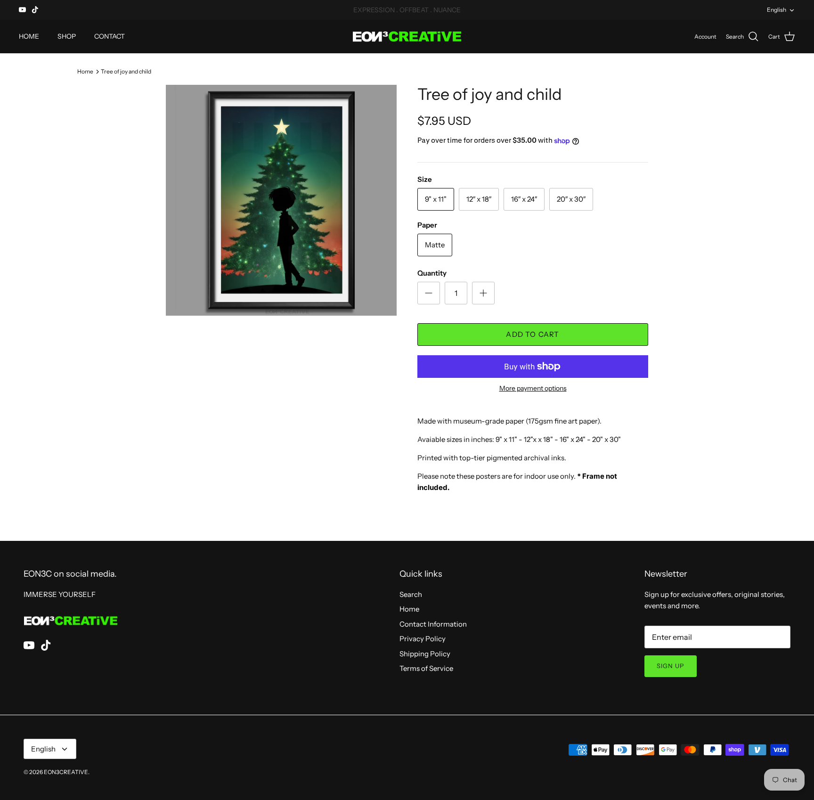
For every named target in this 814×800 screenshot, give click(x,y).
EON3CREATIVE (66, 772)
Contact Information (433, 624)
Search (410, 594)
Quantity (432, 273)
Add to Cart (532, 334)
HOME (29, 36)
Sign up (670, 665)
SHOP (66, 36)
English (776, 9)
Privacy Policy (422, 638)
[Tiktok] (35, 9)
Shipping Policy (424, 653)
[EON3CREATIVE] (407, 36)
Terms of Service (426, 668)
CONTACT (109, 36)
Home (85, 70)
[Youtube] (22, 9)
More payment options (533, 388)
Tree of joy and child (126, 70)
